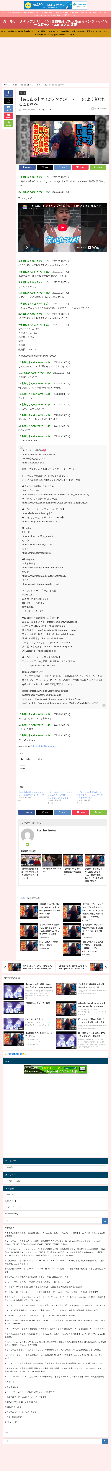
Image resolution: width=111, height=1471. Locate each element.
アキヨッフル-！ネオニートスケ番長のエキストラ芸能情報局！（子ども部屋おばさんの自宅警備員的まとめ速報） (53, 1350)
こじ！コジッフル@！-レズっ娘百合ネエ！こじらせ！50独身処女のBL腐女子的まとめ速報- (43, 1287)
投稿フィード (11, 1201)
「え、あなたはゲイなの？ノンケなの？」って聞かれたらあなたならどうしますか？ (60, 795)
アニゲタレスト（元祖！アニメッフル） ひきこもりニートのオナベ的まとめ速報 (40, 1315)
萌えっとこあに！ (12, 1387)
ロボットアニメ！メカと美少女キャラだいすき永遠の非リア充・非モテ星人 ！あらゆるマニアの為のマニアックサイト (55, 1305)
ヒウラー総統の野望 (13, 1417)
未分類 (22, 93)
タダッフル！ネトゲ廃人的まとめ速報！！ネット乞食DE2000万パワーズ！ (36, 1277)
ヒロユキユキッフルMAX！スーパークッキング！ (26, 1397)
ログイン (9, 1194)
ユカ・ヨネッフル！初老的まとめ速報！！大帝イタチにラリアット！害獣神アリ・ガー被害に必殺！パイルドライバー (55, 1329)
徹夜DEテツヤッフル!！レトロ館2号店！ (22, 1402)
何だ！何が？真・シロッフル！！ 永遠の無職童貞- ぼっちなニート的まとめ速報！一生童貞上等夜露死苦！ (52, 1292)
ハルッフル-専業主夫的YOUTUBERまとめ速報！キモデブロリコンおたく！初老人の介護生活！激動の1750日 (51, 1310)
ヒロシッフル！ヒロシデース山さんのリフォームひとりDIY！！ (32, 1392)
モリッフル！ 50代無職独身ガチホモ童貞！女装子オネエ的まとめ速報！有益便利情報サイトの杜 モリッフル (53, 1363)
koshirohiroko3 (100, 108)
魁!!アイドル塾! (11, 1422)
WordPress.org (11, 1213)
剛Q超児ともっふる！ (14, 1407)
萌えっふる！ (10, 1382)
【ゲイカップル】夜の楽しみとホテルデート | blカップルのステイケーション (90, 795)
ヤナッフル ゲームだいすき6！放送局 (21, 1412)
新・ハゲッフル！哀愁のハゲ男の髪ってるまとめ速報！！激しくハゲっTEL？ (38, 1282)
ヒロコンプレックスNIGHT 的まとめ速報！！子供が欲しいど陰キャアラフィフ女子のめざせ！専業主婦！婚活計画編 (54, 1377)
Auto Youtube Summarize (43, 746)
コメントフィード (12, 1207)
